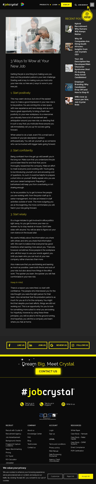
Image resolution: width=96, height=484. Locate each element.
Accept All (86, 476)
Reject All (70, 476)
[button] (22, 4)
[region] (48, 474)
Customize (55, 476)
